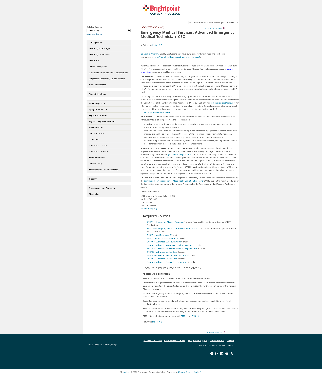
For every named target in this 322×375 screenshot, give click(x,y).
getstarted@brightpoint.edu (180, 154)
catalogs (126, 372)
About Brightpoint (97, 103)
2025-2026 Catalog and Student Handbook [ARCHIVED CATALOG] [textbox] (213, 23)
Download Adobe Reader (153, 341)
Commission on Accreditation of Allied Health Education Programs (173, 181)
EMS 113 (196, 316)
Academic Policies (97, 157)
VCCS (218, 345)
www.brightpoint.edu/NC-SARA (156, 112)
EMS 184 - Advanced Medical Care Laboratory (167, 255)
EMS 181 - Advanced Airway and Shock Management (170, 245)
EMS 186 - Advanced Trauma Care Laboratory (167, 262)
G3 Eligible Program (149, 54)
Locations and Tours (217, 341)
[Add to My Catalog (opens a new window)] (227, 28)
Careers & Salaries (213, 28)
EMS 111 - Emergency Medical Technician (165, 222)
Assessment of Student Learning (103, 169)
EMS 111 (185, 316)
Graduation (94, 139)
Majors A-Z (94, 60)
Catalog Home (95, 42)
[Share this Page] (230, 28)
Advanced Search (94, 34)
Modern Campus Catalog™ (190, 372)
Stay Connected (96, 127)
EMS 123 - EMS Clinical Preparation (162, 238)
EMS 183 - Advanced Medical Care (162, 252)
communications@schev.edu (223, 103)
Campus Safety (95, 163)
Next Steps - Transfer (99, 151)
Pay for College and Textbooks (102, 121)
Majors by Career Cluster (100, 54)
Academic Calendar (97, 84)
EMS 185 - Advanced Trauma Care (162, 258)
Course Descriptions (98, 66)
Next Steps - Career (98, 145)
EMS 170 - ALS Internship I (159, 235)
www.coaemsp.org (148, 208)
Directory (230, 341)
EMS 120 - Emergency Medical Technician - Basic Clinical (172, 228)
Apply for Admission (98, 109)
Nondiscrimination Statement (102, 188)
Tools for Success (96, 133)
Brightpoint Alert (228, 345)
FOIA (205, 341)
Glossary (93, 179)
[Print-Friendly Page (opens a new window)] (234, 28)
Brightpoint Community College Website (107, 78)
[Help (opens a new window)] (237, 28)
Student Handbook (97, 94)
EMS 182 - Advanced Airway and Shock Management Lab (172, 248)
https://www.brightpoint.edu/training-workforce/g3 (177, 57)
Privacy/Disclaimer (194, 341)
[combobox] (214, 22)
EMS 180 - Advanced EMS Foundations (164, 241)
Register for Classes (98, 115)
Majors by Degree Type (99, 48)
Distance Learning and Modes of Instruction (108, 72)
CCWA (211, 345)
